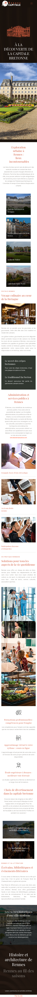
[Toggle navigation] (31, 3)
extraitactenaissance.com (18, 438)
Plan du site (18, 996)
